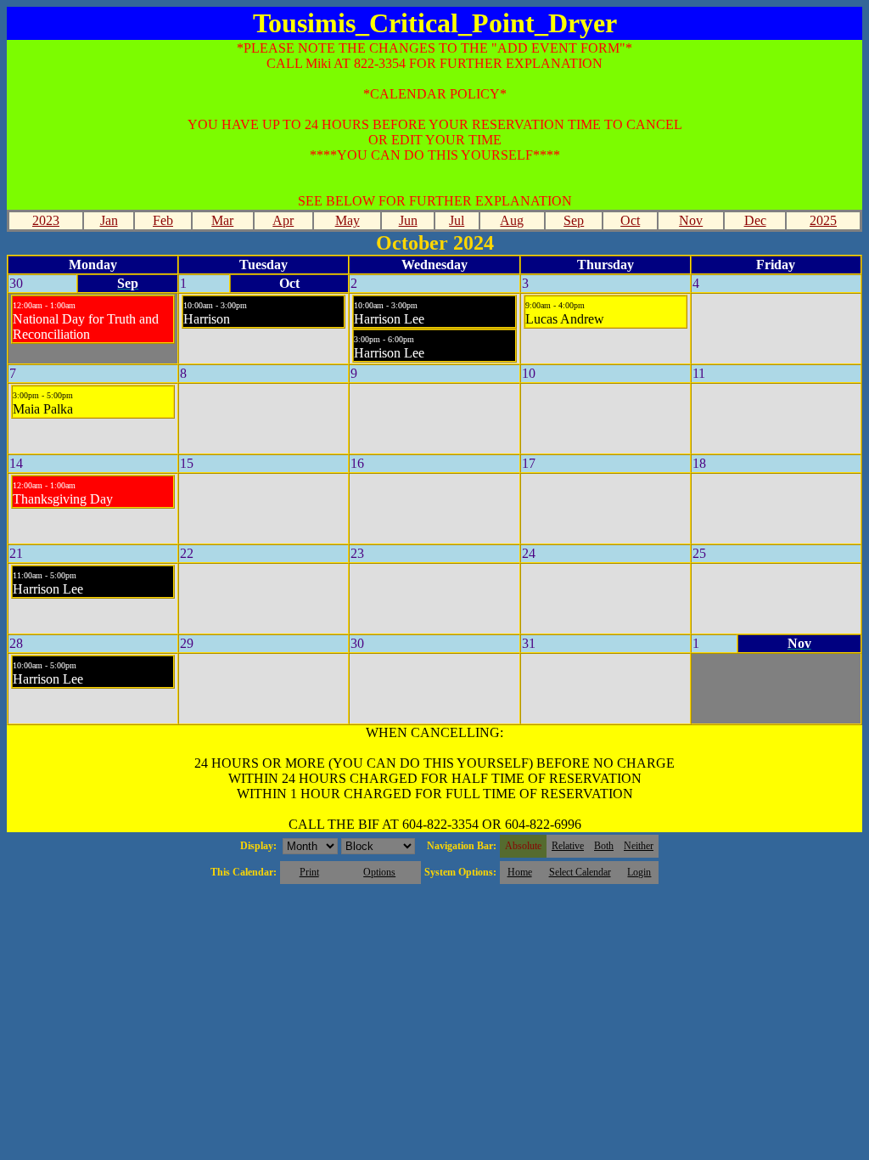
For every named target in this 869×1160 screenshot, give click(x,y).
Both (604, 846)
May (347, 220)
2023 (45, 220)
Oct (630, 220)
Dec (755, 220)
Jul (456, 220)
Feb (163, 220)
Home (519, 872)
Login (639, 872)
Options (379, 872)
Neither (638, 846)
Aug (512, 220)
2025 (823, 220)
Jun (408, 220)
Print (309, 872)
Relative (568, 846)
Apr (283, 220)
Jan (109, 220)
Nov (691, 220)
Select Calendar (580, 872)
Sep (573, 220)
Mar (222, 220)
